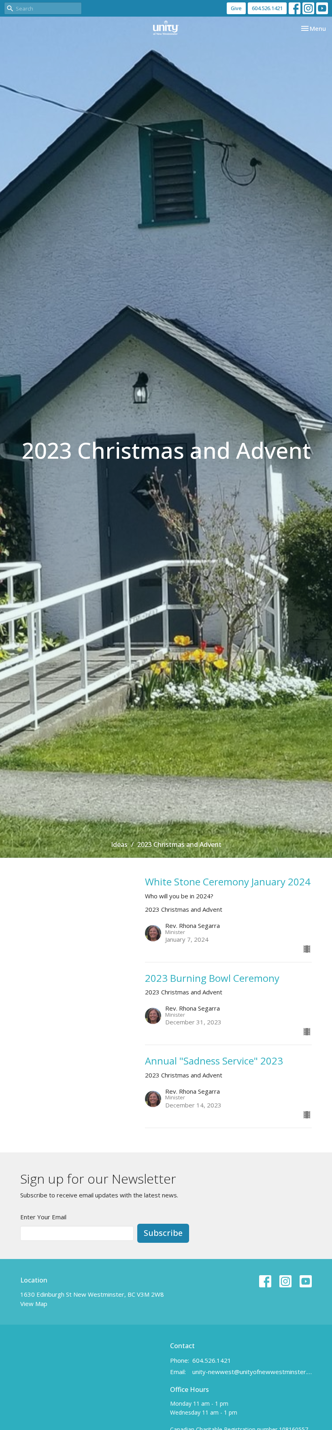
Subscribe (163, 1232)
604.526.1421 (267, 8)
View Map (33, 1304)
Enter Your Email (43, 1217)
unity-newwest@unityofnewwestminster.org (252, 1372)
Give (236, 8)
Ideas (119, 844)
